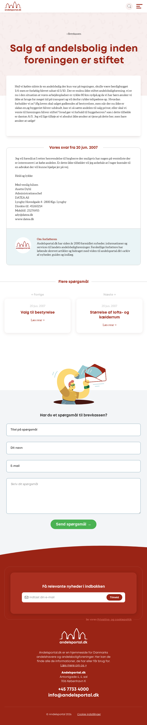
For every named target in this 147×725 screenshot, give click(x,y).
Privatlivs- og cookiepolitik (114, 620)
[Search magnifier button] (129, 6)
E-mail (15, 466)
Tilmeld (114, 597)
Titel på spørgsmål (24, 429)
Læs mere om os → (73, 665)
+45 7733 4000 (73, 689)
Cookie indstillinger (89, 714)
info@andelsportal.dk (73, 695)
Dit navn (17, 448)
